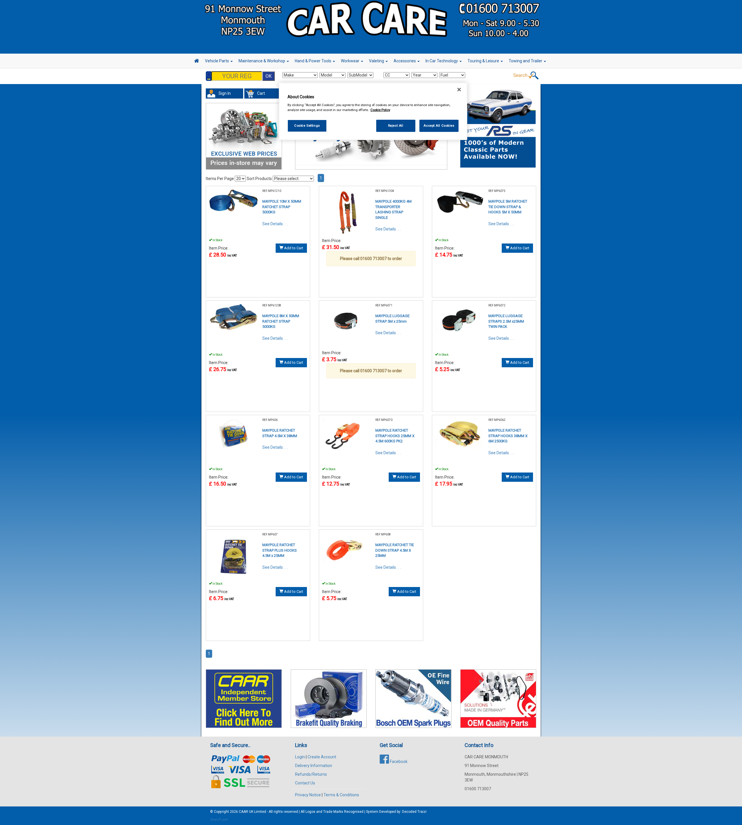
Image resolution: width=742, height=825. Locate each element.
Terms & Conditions (341, 795)
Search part (219, 819)
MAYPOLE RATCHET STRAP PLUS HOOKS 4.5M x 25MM (279, 550)
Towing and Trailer (526, 61)
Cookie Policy (380, 110)
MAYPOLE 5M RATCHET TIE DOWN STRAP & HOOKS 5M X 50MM (507, 206)
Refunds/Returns (311, 774)
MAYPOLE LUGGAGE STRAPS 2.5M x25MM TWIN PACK (506, 321)
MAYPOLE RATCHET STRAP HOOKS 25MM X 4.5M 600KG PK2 (394, 435)
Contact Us (305, 783)
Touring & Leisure (484, 61)
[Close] (459, 89)
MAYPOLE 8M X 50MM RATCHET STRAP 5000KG (280, 321)
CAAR (243, 812)
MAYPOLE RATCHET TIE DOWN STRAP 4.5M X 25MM (394, 550)
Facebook (398, 761)
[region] (373, 111)
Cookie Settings (307, 125)
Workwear (350, 61)
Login (300, 757)
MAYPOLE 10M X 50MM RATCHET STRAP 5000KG (281, 206)
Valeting (377, 61)
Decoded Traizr (414, 812)
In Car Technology (442, 61)
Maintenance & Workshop (262, 61)
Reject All (395, 125)
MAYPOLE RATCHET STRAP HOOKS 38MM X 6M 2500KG (508, 435)
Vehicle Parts (217, 61)
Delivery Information (313, 765)
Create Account (322, 757)
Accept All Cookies (438, 125)
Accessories (405, 61)
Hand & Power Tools (313, 61)
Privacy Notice (308, 795)
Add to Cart (293, 248)
